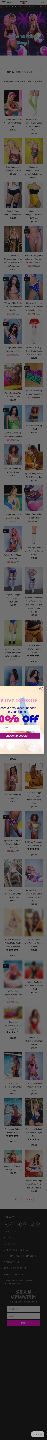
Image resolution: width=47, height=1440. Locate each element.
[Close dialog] (41, 689)
